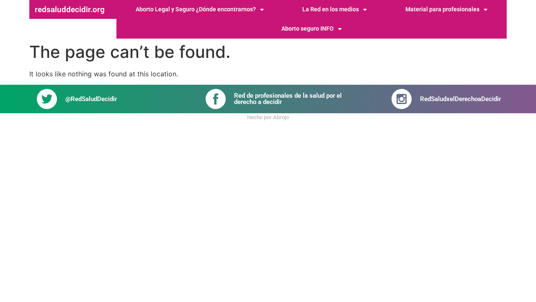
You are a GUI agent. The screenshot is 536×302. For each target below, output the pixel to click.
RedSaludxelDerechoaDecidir (460, 99)
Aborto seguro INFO (307, 28)
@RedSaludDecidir (91, 99)
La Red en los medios (330, 9)
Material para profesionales (442, 9)
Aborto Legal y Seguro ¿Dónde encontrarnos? (196, 9)
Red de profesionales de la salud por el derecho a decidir (288, 99)
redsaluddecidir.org (70, 9)
